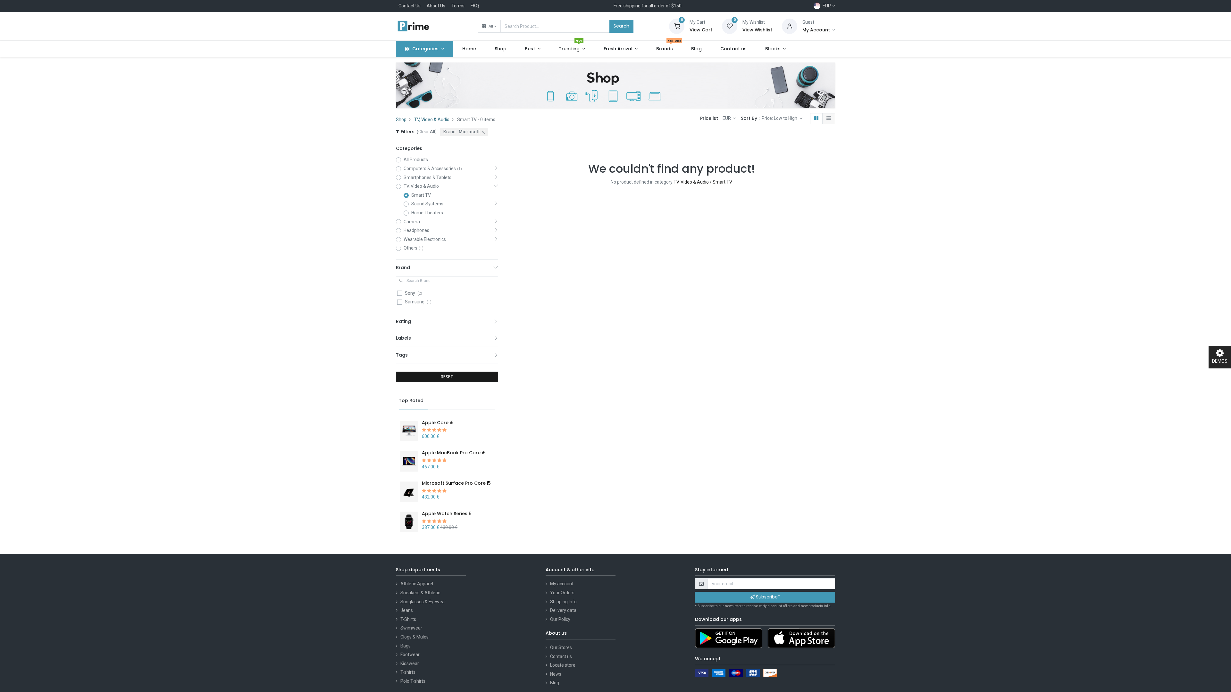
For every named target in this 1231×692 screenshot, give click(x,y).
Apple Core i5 (438, 422)
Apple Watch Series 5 (447, 513)
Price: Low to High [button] (780, 118)
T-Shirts (408, 619)
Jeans (406, 610)
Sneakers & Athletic (420, 592)
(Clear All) (427, 131)
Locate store (562, 665)
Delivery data (563, 610)
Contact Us (409, 5)
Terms (458, 5)
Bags (405, 645)
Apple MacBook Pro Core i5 (454, 452)
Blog (554, 682)
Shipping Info (563, 601)
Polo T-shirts (412, 681)
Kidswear (409, 663)
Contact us (561, 656)
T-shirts (407, 672)
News (555, 674)
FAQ (475, 5)
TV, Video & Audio (431, 119)
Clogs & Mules (414, 636)
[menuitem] (469, 49)
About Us (436, 5)
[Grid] (816, 118)
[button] (489, 26)
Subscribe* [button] (767, 597)
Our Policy (560, 619)
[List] (828, 118)
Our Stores (561, 647)
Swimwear (411, 627)
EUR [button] (727, 118)
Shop (401, 119)
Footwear (410, 654)
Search (621, 26)
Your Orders (562, 592)
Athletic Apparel (416, 583)
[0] (676, 26)
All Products (416, 159)
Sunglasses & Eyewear (423, 601)
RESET (447, 377)
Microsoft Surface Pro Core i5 (456, 483)
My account (562, 583)
